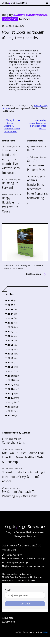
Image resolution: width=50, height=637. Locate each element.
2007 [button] (13, 384)
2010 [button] (12, 371)
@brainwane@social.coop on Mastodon (24, 566)
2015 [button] (12, 349)
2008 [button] (13, 380)
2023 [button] (12, 313)
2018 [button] (12, 335)
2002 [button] (13, 406)
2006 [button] (13, 388)
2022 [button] (12, 318)
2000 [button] (12, 415)
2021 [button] (12, 322)
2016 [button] (12, 344)
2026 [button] (12, 300)
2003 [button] (13, 402)
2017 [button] (12, 340)
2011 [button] (12, 366)
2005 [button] (13, 393)
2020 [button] (12, 327)
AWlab (45, 632)
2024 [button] (12, 309)
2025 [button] (12, 304)
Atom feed (9, 622)
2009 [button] (13, 375)
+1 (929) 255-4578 (13, 554)
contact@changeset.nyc (17, 562)
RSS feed (8, 618)
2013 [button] (12, 357)
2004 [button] (13, 397)
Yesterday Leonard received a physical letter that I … (37, 124)
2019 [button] (12, 331)
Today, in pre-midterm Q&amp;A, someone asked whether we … (12, 126)
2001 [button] (12, 411)
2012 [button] (12, 362)
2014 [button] (12, 353)
